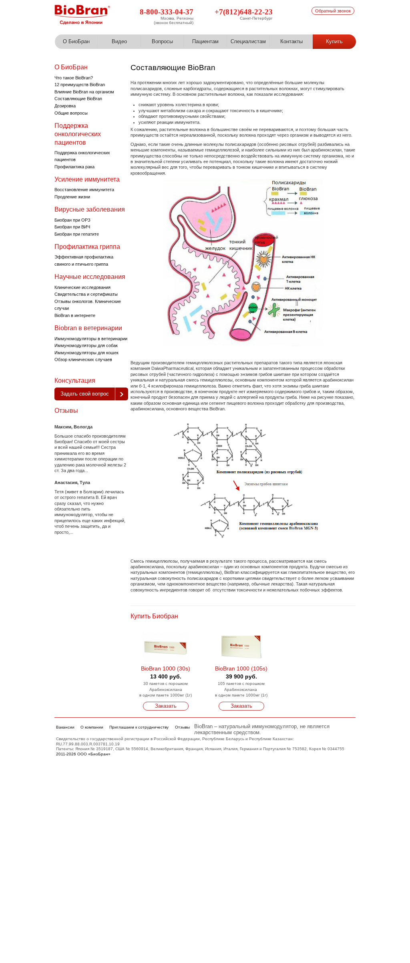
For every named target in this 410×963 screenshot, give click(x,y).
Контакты (291, 41)
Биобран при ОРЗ (72, 220)
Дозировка (65, 105)
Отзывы (66, 410)
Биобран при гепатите (76, 234)
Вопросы (162, 41)
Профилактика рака (74, 166)
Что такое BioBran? (73, 77)
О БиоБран (76, 41)
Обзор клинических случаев (83, 359)
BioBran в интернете (74, 315)
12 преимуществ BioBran (79, 84)
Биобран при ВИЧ (72, 226)
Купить (334, 41)
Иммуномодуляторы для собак (86, 345)
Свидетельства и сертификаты (86, 294)
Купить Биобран (154, 616)
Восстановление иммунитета (84, 189)
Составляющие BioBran (78, 98)
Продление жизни (72, 196)
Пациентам (205, 41)
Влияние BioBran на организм (84, 91)
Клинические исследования (82, 287)
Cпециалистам (248, 41)
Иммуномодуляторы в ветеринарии (90, 338)
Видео (119, 41)
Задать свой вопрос (84, 394)
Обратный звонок (333, 10)
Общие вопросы (71, 113)
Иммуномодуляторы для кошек (86, 352)
